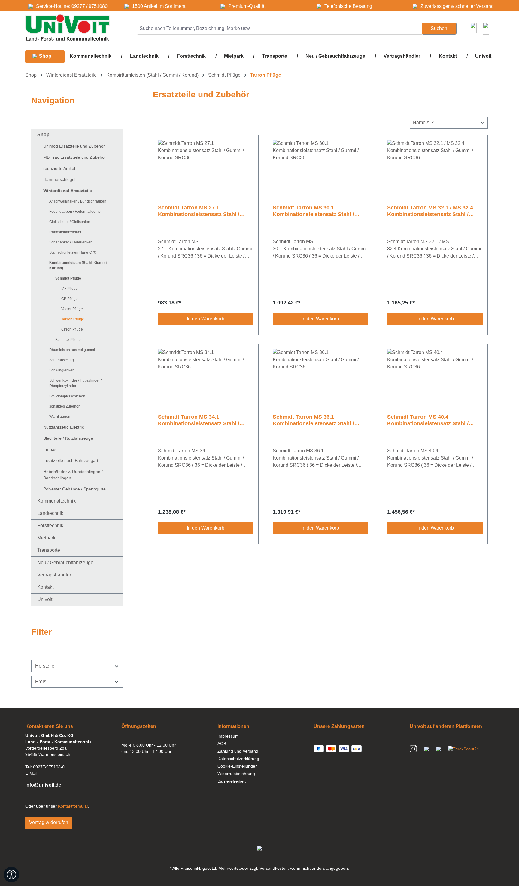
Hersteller (45, 665)
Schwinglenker (61, 370)
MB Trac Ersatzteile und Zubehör (74, 157)
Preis (40, 681)
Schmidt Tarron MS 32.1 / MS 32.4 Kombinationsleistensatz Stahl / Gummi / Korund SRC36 (430, 211)
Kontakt (45, 587)
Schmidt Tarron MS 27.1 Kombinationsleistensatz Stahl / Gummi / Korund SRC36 (198, 211)
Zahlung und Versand (237, 751)
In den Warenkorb (205, 318)
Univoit (44, 599)
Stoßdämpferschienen (67, 396)
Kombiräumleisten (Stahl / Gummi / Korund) (78, 265)
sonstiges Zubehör (64, 406)
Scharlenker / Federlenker (70, 242)
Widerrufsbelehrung (236, 773)
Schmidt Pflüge (68, 278)
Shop (43, 134)
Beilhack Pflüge (68, 340)
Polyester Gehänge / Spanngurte (74, 489)
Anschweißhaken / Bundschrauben (77, 201)
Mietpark (46, 537)
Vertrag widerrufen (48, 822)
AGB (221, 743)
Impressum (228, 736)
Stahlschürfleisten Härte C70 (72, 252)
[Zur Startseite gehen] (67, 27)
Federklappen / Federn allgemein (76, 211)
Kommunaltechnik (56, 500)
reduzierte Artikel (59, 168)
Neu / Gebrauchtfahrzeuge (65, 562)
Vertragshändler (54, 574)
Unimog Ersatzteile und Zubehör (74, 146)
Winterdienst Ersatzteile (67, 190)
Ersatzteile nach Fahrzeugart (70, 460)
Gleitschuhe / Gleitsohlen (69, 222)
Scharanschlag (61, 360)
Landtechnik (50, 513)
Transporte (48, 550)
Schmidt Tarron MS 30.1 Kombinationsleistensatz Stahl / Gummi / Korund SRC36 (313, 211)
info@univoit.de (43, 784)
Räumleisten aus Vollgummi (72, 350)
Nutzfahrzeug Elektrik (63, 427)
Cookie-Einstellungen (237, 766)
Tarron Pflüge (72, 319)
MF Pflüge (69, 288)
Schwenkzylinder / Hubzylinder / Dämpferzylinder (75, 383)
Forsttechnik (50, 525)
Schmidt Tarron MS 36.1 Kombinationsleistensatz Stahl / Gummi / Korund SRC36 (313, 420)
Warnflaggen (59, 416)
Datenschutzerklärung (238, 758)
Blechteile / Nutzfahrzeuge (68, 438)
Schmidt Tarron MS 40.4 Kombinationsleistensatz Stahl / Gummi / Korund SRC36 (428, 420)
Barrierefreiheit (231, 781)
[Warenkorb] (486, 28)
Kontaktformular (73, 806)
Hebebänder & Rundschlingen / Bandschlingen (73, 474)
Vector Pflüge (72, 309)
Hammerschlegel (59, 179)
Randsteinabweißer (65, 232)
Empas (49, 449)
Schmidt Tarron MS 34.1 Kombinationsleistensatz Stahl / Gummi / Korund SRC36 (198, 420)
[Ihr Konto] (473, 28)
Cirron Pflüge (72, 329)
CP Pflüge (69, 299)
